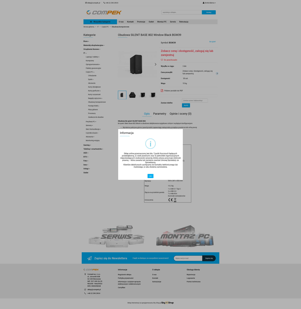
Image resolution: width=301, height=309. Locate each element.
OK (150, 176)
